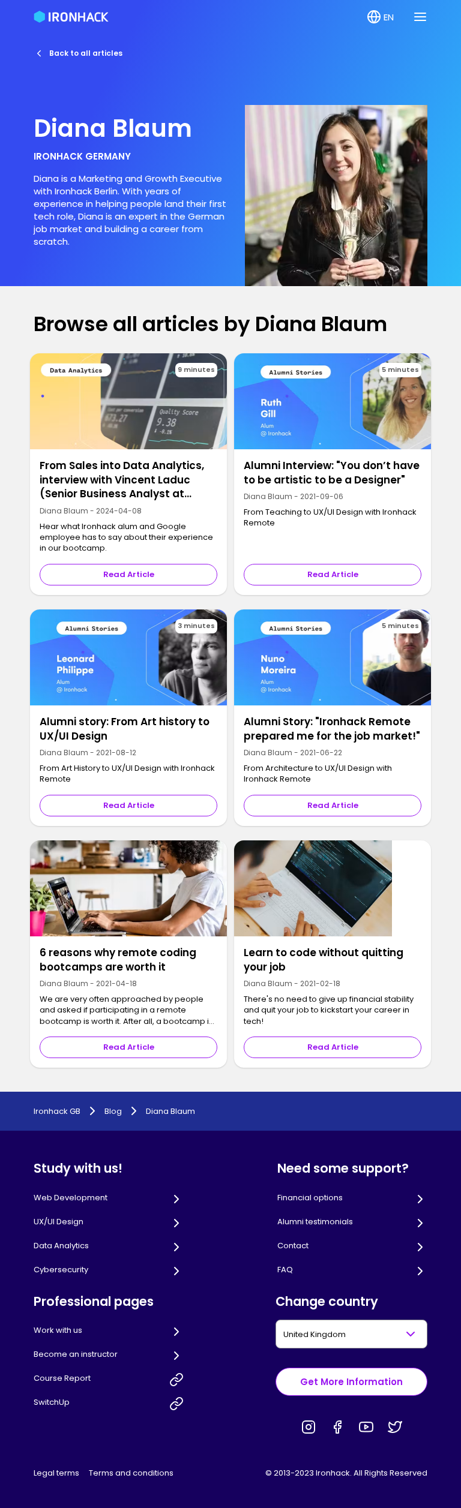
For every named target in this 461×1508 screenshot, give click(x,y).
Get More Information (351, 1381)
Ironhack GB (57, 1111)
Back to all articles (85, 53)
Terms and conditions (131, 1473)
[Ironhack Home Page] (71, 17)
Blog (113, 1111)
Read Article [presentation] (128, 574)
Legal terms (56, 1473)
